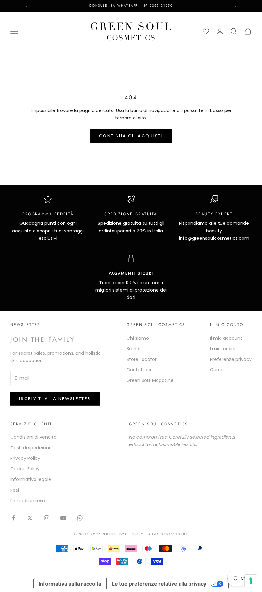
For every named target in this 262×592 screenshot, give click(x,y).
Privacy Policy (25, 458)
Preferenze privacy (231, 359)
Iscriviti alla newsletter (55, 399)
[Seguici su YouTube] (63, 518)
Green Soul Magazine (150, 380)
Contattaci (139, 370)
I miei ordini (222, 348)
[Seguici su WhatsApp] (80, 518)
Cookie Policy (25, 469)
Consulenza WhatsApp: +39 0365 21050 (131, 5)
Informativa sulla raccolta (70, 584)
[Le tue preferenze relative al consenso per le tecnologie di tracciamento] (251, 581)
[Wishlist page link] (206, 31)
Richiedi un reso (27, 500)
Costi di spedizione (31, 447)
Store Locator (142, 359)
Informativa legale (30, 479)
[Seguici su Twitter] (30, 518)
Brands (134, 348)
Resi (14, 490)
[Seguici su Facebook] (13, 518)
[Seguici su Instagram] (46, 518)
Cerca (217, 370)
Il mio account (226, 338)
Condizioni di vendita (33, 437)
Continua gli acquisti (131, 136)
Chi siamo (138, 338)
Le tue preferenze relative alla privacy (159, 584)
